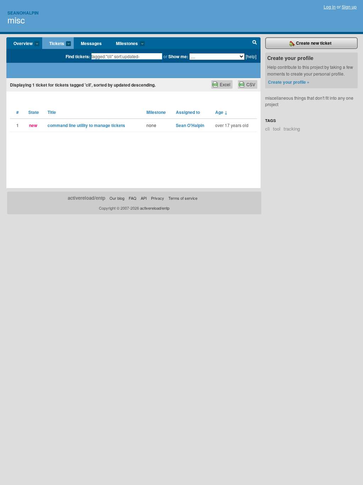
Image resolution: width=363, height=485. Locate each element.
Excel (225, 84)
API (144, 198)
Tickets (53, 43)
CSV (250, 84)
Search (255, 43)
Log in (330, 7)
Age (221, 112)
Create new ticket (313, 43)
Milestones (123, 43)
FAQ (132, 198)
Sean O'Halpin (190, 125)
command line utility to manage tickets (86, 125)
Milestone (156, 112)
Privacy (157, 198)
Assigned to (188, 112)
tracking (292, 128)
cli (267, 128)
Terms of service (182, 198)
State (33, 112)
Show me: (178, 56)
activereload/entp (86, 197)
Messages (91, 43)
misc (16, 19)
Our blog (117, 198)
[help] (251, 56)
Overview (19, 43)
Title (52, 112)
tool (276, 128)
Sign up (349, 7)
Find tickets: (78, 56)
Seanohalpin (23, 13)
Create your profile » (288, 82)
